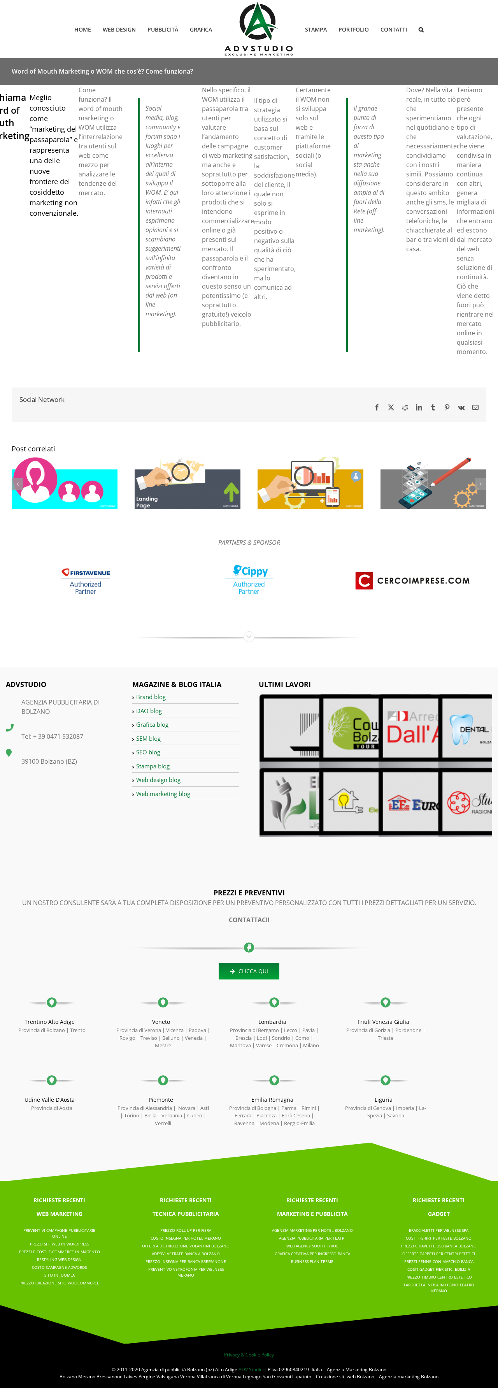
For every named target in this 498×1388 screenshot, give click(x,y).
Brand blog (151, 697)
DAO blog (149, 711)
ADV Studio (250, 1369)
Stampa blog (153, 766)
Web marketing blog (163, 794)
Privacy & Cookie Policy (249, 1354)
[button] (408, 29)
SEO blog (148, 752)
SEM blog (148, 738)
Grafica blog (152, 724)
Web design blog (158, 780)
